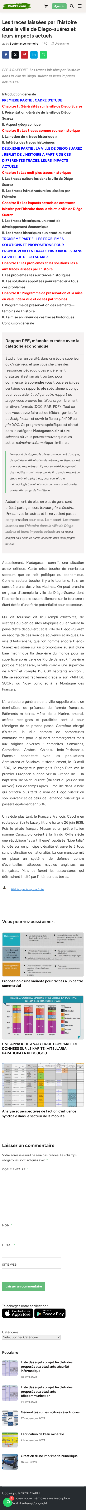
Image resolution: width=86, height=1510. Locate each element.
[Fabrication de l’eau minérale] (10, 1434)
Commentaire (15, 1169)
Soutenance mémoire (24, 43)
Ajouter (59, 6)
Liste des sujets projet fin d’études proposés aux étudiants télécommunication (46, 1391)
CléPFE (35, 1493)
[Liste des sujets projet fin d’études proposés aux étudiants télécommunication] (10, 1388)
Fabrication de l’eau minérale (42, 1434)
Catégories (10, 1332)
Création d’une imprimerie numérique (49, 1456)
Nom (7, 1225)
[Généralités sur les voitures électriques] (10, 1413)
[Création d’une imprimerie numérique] (10, 1456)
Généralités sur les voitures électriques (50, 1412)
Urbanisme (62, 43)
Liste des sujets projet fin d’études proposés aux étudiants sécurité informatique (46, 1366)
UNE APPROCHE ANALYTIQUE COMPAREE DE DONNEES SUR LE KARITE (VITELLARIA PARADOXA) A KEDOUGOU (40, 1048)
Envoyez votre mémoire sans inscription (40, 1498)
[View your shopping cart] (46, 7)
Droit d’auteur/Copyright (29, 1503)
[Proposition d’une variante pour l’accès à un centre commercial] (43, 954)
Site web (9, 1264)
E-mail (9, 1245)
